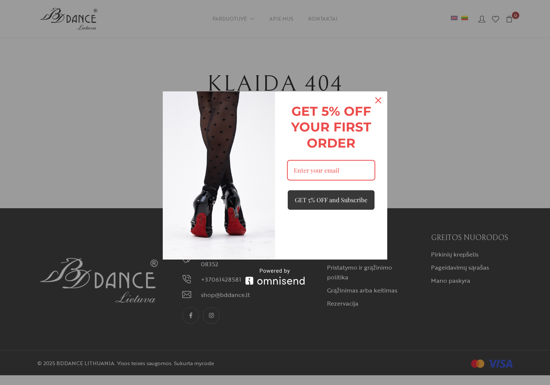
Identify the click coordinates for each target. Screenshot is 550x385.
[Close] (378, 100)
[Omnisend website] (275, 277)
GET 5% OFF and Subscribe (331, 200)
